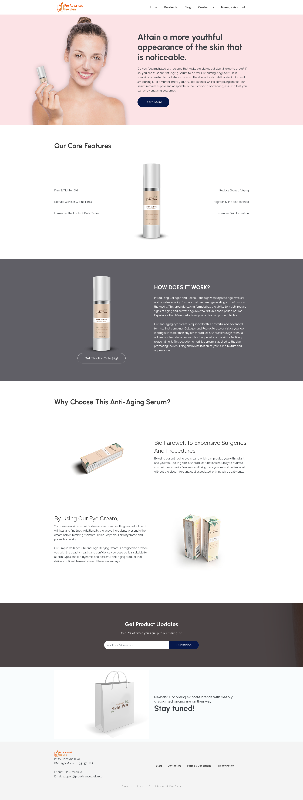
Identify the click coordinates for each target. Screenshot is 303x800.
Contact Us (206, 7)
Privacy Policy (225, 765)
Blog (187, 7)
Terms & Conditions (199, 765)
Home (153, 7)
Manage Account (233, 7)
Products (170, 7)
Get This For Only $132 (101, 358)
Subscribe (184, 645)
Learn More (153, 102)
